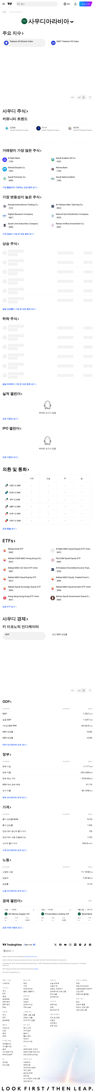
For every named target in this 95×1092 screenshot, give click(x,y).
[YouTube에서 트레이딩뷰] (65, 944)
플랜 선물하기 (28, 991)
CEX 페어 (6, 1002)
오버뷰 (26, 999)
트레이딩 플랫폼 (82, 994)
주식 (4, 991)
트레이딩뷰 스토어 (30, 1049)
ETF (4, 994)
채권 (4, 996)
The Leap (27, 1007)
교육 (51, 1007)
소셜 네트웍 (54, 983)
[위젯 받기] (72, 97)
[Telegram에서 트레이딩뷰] (80, 944)
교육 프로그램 (81, 1010)
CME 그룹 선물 (29, 1015)
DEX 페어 (6, 1004)
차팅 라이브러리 (82, 986)
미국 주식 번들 (29, 1020)
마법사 (52, 1020)
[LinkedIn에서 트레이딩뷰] (75, 944)
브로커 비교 (28, 1004)
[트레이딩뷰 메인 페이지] (10, 4)
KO (68, 4)
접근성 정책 (28, 1073)
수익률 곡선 (7, 1046)
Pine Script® (7, 1054)
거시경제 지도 (7, 1052)
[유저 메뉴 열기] (75, 3)
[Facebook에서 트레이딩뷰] (60, 944)
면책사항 (26, 1065)
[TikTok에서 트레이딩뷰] (85, 944)
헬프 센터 (27, 1036)
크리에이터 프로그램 (58, 991)
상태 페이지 (28, 1081)
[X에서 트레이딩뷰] (55, 944)
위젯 (78, 983)
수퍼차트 (5, 983)
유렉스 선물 (28, 1017)
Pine (4, 1007)
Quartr (36, 969)
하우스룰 (53, 994)
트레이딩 (53, 1004)
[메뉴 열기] (3, 3)
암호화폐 (5, 999)
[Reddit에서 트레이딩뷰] (90, 944)
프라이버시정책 (29, 1067)
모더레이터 (54, 997)
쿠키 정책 (27, 1070)
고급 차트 (79, 991)
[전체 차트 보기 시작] (90, 97)
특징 (25, 983)
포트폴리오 (6, 1044)
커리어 (26, 1039)
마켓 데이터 (28, 989)
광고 (78, 1002)
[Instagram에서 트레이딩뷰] (70, 944)
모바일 (5, 1062)
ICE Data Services (30, 956)
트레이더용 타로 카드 (31, 1052)
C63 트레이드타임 (30, 1054)
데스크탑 (5, 1065)
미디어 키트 (28, 1041)
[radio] (79, 97)
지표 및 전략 (55, 1017)
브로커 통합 (80, 1004)
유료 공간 (53, 1026)
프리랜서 (53, 1023)
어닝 (4, 1031)
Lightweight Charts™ (84, 989)
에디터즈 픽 (54, 1010)
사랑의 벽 (53, 986)
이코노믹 (5, 1028)
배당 (4, 1033)
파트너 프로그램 (82, 1007)
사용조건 (26, 1062)
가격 (25, 986)
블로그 (26, 1033)
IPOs (4, 1036)
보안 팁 (26, 1076)
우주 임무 (27, 1031)
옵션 (4, 1049)
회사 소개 (27, 1028)
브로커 (26, 1002)
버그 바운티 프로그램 (31, 1078)
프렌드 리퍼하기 (56, 989)
